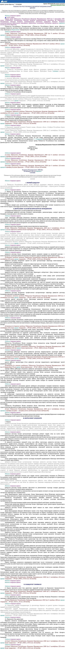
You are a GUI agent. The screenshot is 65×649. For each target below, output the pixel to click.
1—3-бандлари (38, 139)
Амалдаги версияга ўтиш (58, 5)
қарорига (62, 23)
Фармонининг (16, 29)
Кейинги (7, 15)
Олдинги (7, 31)
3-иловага (55, 71)
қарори (62, 43)
